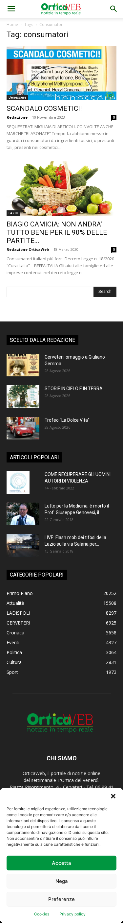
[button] (113, 796)
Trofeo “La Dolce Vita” (67, 420)
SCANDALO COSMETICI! (44, 108)
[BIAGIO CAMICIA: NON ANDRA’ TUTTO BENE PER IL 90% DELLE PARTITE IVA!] (61, 188)
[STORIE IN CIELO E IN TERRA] (23, 396)
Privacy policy (72, 913)
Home (12, 24)
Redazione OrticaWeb (28, 249)
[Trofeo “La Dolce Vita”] (23, 428)
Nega (61, 881)
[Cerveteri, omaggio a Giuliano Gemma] (23, 365)
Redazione (17, 117)
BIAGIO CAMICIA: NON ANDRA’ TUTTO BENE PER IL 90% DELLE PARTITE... (57, 232)
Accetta (61, 863)
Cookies (41, 913)
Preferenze (61, 899)
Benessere (17, 97)
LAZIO (13, 213)
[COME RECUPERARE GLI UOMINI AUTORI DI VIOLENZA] (18, 482)
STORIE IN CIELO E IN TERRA (74, 388)
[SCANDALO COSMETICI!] (61, 73)
